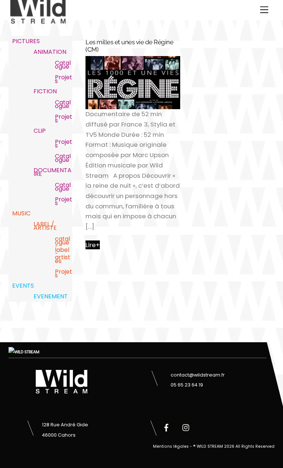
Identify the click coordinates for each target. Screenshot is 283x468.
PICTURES (26, 41)
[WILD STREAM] (38, 20)
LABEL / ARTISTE (45, 226)
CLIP (40, 130)
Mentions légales (171, 446)
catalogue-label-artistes (62, 250)
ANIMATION (50, 52)
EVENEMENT (51, 296)
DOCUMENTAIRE (52, 172)
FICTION (45, 91)
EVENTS (23, 285)
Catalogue (63, 65)
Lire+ (92, 244)
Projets (63, 79)
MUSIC (21, 213)
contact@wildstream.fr (198, 375)
